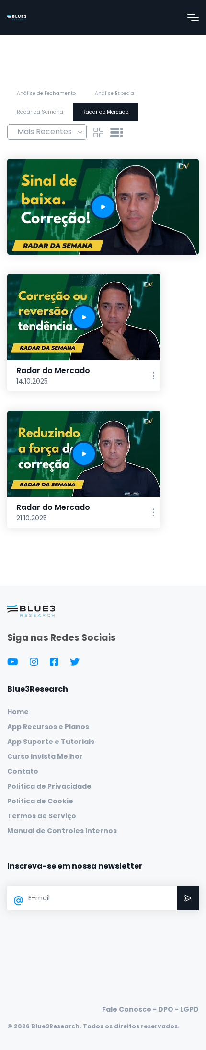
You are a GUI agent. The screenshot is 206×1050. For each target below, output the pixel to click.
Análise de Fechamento (46, 93)
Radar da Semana (40, 112)
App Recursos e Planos (48, 726)
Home (18, 712)
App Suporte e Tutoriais (50, 741)
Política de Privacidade (49, 786)
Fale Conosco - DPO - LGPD (150, 1009)
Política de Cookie (40, 801)
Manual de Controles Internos (62, 831)
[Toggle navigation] (193, 17)
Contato (22, 771)
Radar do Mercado (105, 112)
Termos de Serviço (41, 816)
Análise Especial (115, 93)
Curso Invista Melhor (45, 756)
